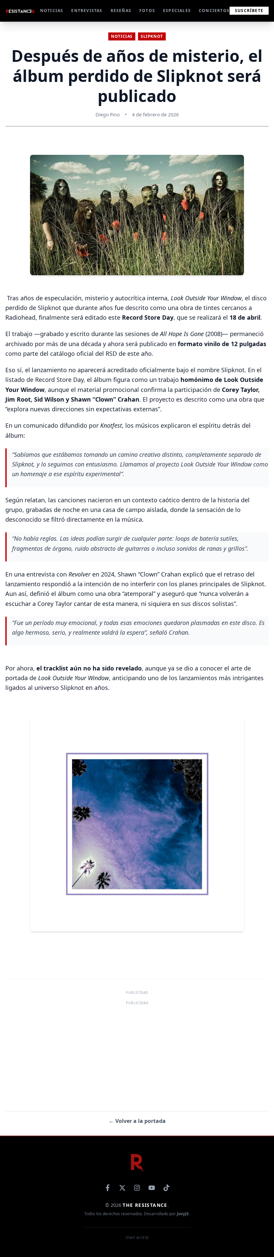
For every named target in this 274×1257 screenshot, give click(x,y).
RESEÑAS (121, 10)
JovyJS (183, 1214)
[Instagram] (137, 1187)
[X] (122, 1187)
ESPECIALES (177, 10)
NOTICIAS (51, 10)
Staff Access (137, 1237)
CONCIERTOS (214, 10)
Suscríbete (249, 10)
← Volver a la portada (137, 1121)
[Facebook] (107, 1187)
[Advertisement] (137, 1054)
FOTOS (147, 10)
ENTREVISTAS (86, 10)
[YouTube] (151, 1187)
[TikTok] (166, 1187)
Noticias (122, 36)
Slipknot (152, 36)
